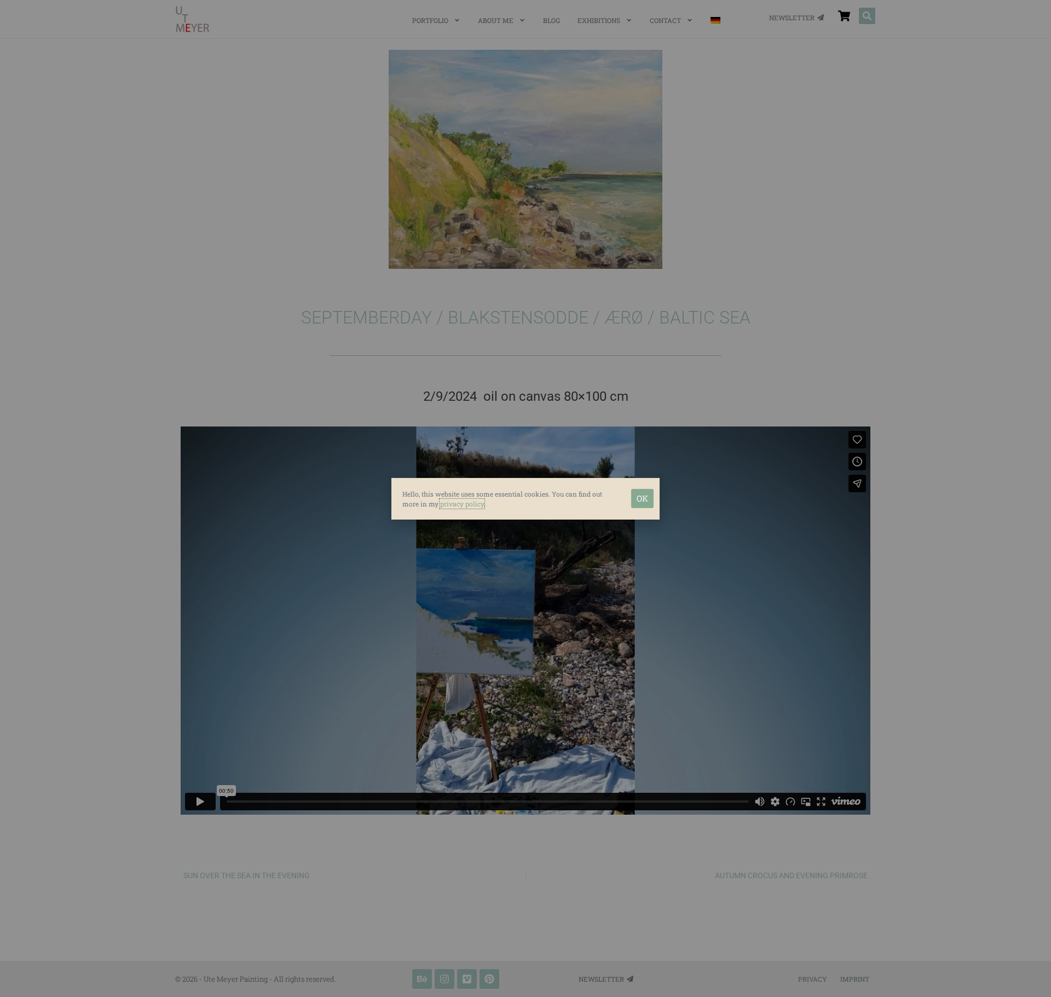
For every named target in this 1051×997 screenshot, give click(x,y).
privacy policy (462, 503)
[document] (525, 498)
